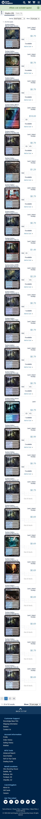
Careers (6, 793)
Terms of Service (6, 809)
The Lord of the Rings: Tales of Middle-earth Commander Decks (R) (12, 159)
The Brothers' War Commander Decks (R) (12, 240)
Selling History (8, 743)
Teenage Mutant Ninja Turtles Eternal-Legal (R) (12, 186)
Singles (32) (9, 13)
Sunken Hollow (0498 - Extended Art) (12, 265)
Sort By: (11, 18)
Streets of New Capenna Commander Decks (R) (12, 320)
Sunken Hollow (9, 24)
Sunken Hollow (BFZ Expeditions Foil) (12, 105)
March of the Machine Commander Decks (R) (12, 507)
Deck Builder (7, 756)
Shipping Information (10, 724)
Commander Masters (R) (12, 453)
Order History (7, 740)
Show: (28, 18)
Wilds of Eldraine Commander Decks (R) (12, 346)
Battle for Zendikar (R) (12, 133)
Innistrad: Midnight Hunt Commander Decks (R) (12, 614)
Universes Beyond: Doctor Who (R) (12, 533)
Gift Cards (6, 790)
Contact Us (7, 729)
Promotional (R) (10, 400)
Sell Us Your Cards (9, 759)
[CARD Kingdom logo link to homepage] (6, 2)
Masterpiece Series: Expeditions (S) (12, 106)
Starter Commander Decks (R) (12, 293)
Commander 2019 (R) (11, 373)
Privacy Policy (16, 809)
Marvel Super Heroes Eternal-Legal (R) (12, 26)
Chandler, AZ (7, 780)
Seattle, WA (7, 771)
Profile (5, 737)
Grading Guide (8, 761)
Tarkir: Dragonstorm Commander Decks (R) (12, 213)
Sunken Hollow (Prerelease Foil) (12, 398)
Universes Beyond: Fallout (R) (12, 587)
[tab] (9, 13)
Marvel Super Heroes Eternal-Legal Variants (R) (12, 266)
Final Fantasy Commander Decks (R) (12, 53)
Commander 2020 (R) (11, 667)
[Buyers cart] (29, 2)
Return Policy (34, 809)
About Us (6, 787)
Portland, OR (7, 777)
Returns (5, 727)
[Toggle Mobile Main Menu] (38, 2)
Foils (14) (19, 13)
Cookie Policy (25, 809)
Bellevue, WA (7, 774)
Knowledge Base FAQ (10, 721)
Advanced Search (9, 753)
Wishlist (6, 745)
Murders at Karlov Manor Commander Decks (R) (12, 640)
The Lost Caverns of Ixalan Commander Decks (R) (12, 480)
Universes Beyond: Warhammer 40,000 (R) (12, 560)
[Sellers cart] (33, 2)
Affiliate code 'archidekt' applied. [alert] (20, 8)
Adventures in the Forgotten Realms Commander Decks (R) (12, 427)
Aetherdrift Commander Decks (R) (12, 79)
